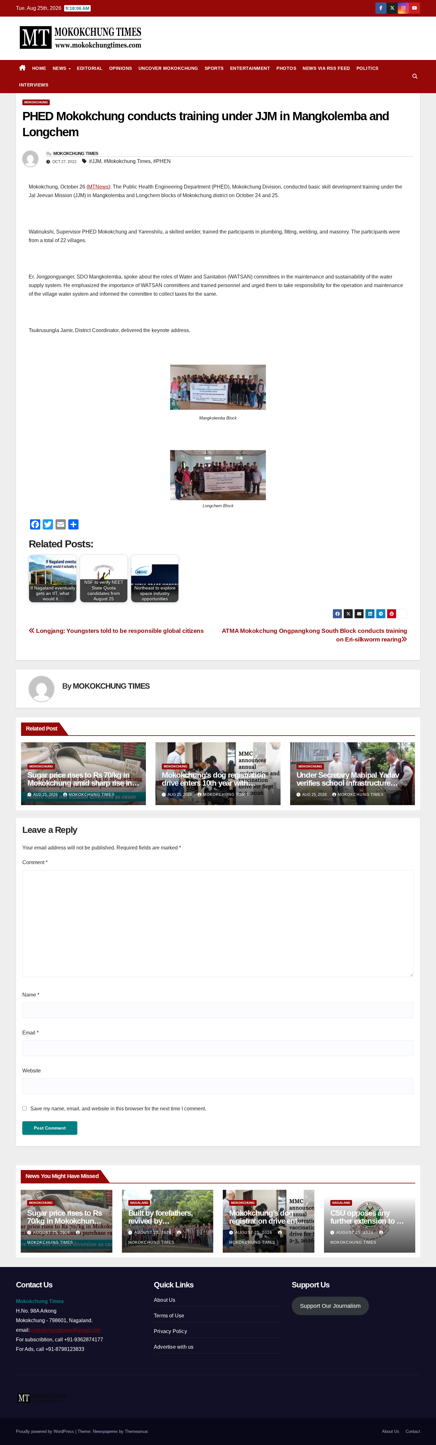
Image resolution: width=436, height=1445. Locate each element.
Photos (286, 68)
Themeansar (136, 1431)
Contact (413, 1431)
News (60, 68)
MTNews (98, 186)
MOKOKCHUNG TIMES (75, 153)
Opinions (120, 68)
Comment (35, 862)
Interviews (33, 84)
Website (31, 1070)
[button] (414, 76)
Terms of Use (169, 1315)
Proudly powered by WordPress (45, 1431)
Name (30, 994)
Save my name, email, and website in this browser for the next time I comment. (118, 1108)
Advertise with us (173, 1347)
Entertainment (250, 68)
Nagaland (139, 1202)
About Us (165, 1300)
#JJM (95, 161)
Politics (368, 68)
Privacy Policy (170, 1331)
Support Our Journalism (330, 1306)
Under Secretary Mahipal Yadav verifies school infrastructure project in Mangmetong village (348, 783)
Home (39, 68)
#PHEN (162, 161)
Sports (214, 68)
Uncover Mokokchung (168, 68)
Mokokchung (36, 102)
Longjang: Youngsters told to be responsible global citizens (119, 630)
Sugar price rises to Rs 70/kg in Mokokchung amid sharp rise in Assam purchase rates (79, 783)
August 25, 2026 (52, 1232)
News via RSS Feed (326, 68)
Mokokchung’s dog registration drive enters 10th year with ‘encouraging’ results (213, 783)
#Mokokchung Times (127, 161)
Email (30, 1032)
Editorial (90, 68)
